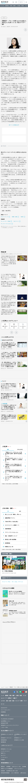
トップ (2, 5)
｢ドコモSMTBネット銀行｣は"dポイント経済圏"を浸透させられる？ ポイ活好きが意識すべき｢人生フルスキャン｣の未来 (8, 407)
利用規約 (3, 759)
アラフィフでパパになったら (11, 532)
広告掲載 (24, 766)
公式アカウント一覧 (16, 766)
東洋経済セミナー (18, 737)
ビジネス (3, 700)
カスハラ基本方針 (15, 772)
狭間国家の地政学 (13, 610)
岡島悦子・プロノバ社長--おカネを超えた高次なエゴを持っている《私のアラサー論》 (14, 22)
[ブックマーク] (25, 29)
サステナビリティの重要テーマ (12, 525)
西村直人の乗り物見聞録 (10, 539)
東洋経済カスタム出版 (19, 740)
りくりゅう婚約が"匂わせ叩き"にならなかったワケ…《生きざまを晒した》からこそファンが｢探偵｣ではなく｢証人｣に (8, 276)
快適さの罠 (11, 601)
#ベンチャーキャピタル (6, 223)
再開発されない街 (9, 546)
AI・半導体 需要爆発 (7, 571)
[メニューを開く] (26, 2)
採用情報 (8, 766)
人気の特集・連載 (7, 508)
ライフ (4, 17)
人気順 (18, 5)
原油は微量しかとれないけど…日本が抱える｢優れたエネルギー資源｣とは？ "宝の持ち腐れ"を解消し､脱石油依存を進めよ (8, 284)
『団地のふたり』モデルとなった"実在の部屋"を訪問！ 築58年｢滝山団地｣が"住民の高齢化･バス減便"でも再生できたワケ (8, 312)
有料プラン (3, 753)
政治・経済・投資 (10, 700)
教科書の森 (3, 742)
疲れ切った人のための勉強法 (15, 591)
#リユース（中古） (6, 581)
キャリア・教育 (19, 700)
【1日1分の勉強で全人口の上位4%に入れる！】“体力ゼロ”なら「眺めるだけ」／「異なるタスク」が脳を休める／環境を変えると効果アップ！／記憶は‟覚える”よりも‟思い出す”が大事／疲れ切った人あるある (8, 261)
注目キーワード (6, 578)
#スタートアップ (4, 216)
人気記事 (4, 446)
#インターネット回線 (5, 221)
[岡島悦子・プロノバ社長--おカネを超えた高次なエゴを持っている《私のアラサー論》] (14, 43)
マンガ (24, 695)
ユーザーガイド (4, 757)
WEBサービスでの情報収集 (7, 768)
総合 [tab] (8, 449)
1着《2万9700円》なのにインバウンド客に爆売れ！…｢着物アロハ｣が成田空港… (14, 459)
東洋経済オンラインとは (6, 749)
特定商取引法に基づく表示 (12, 770)
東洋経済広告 (4, 740)
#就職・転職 (14, 216)
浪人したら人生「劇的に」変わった (13, 514)
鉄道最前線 (7, 543)
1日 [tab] (8, 511)
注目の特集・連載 (7, 553)
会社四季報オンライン (5, 721)
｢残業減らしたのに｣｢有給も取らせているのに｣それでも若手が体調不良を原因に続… (13, 465)
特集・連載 (13, 5)
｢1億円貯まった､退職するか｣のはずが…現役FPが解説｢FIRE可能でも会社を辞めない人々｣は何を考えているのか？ (8, 417)
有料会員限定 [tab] (20, 449)
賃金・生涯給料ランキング (11, 535)
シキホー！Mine (4, 727)
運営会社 (3, 766)
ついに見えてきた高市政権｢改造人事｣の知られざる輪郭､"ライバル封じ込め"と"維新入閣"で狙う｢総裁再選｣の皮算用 (8, 304)
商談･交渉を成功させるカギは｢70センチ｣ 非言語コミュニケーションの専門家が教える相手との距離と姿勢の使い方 (8, 396)
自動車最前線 (8, 528)
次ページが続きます (14, 125)
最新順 (7, 5)
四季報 (9, 698)
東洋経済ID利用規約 (5, 772)
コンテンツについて (5, 751)
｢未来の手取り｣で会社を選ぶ (11, 521)
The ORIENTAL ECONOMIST (7, 718)
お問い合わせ (23, 772)
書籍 (14, 698)
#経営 (22, 216)
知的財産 (3, 770)
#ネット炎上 (15, 581)
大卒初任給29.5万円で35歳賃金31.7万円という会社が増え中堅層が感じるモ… (13, 472)
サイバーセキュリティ (5, 709)
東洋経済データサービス (6, 737)
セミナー (3, 698)
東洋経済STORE (4, 723)
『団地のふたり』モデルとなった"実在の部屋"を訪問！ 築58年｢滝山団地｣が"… (13, 453)
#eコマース (16, 221)
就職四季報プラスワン (10, 518)
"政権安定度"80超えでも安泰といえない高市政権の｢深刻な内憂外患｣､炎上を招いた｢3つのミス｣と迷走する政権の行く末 (8, 297)
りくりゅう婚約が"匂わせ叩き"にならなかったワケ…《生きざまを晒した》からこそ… (13, 478)
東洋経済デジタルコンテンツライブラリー (10, 725)
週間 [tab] (20, 511)
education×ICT (4, 707)
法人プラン (3, 755)
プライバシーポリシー (19, 768)
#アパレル (20, 581)
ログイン (21, 2)
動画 (23, 5)
